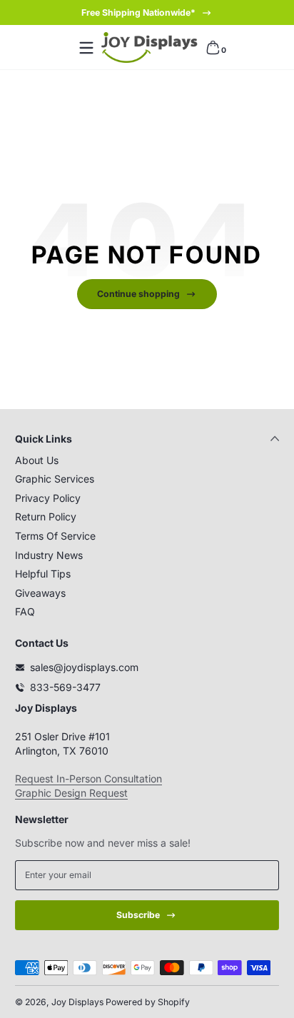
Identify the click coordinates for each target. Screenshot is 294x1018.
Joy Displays (77, 1002)
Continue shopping (138, 293)
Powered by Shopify (148, 1002)
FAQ (25, 611)
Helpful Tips (43, 574)
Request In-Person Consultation (88, 778)
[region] (147, 13)
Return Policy (45, 516)
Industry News (49, 555)
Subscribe (138, 914)
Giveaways (40, 593)
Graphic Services (54, 479)
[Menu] (86, 48)
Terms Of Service (55, 536)
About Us (37, 460)
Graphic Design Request (71, 793)
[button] (213, 48)
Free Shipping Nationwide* (138, 12)
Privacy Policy (48, 498)
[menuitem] (147, 460)
